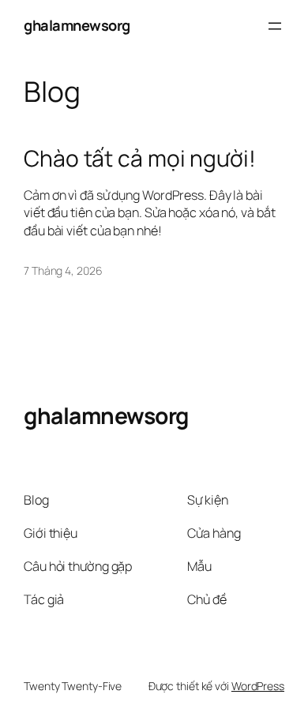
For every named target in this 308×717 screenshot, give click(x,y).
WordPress (257, 685)
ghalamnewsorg (77, 25)
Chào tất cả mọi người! (140, 158)
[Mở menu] (274, 26)
